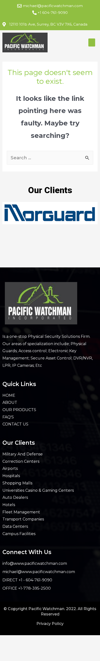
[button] (91, 42)
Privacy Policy (50, 623)
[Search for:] (50, 158)
